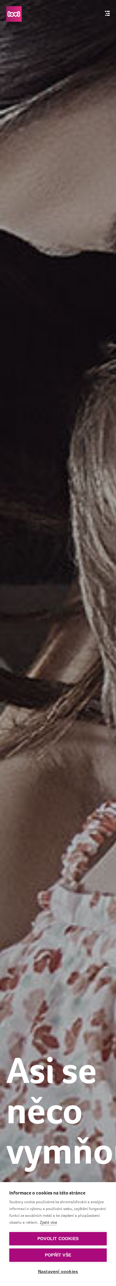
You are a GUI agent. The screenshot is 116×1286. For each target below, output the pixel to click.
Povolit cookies (58, 1238)
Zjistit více (48, 1222)
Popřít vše (58, 1255)
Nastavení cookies (58, 1271)
